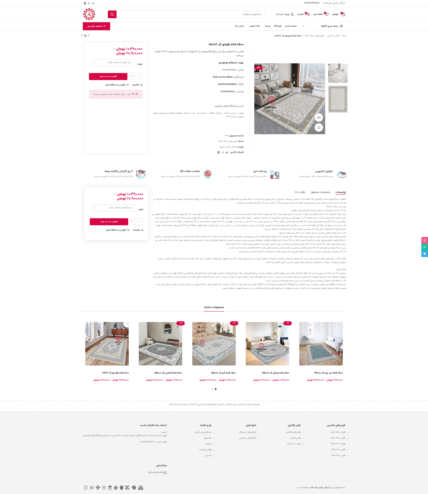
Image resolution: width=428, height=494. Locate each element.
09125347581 (227, 92)
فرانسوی (207, 438)
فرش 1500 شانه (338, 432)
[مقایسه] (298, 339)
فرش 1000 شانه (338, 444)
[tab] (340, 192)
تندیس (208, 455)
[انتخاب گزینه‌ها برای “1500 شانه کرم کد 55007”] (191, 324)
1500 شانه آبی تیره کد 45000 (328, 373)
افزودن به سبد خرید (108, 76)
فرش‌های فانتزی (293, 432)
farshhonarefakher (227, 84)
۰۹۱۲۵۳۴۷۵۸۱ (312, 3)
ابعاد (140, 64)
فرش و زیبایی (205, 449)
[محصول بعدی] (82, 35)
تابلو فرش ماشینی (247, 438)
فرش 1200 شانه (338, 438)
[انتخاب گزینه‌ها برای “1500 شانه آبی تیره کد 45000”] (298, 324)
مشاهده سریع (298, 331)
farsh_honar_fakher (223, 77)
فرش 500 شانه (338, 455)
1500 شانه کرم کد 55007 (223, 373)
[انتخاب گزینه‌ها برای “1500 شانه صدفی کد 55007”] (245, 324)
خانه (343, 36)
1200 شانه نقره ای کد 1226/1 (115, 373)
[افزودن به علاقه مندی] (298, 346)
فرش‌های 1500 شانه (313, 36)
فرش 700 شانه (338, 449)
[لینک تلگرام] (85, 3)
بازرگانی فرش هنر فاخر (320, 487)
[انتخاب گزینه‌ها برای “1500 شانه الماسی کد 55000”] (138, 324)
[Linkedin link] (227, 152)
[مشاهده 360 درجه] (319, 117)
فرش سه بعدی (294, 444)
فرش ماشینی (332, 36)
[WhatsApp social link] (89, 3)
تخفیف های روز (94, 26)
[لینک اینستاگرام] (93, 3)
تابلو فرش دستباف (247, 432)
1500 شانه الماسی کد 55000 (168, 373)
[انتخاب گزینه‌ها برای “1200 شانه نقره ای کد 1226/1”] (84, 324)
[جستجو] (112, 14)
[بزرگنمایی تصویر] (319, 127)
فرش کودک (295, 438)
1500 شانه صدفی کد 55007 (275, 373)
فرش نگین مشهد (227, 147)
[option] (338, 73)
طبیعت (208, 444)
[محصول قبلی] (88, 35)
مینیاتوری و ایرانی (203, 432)
